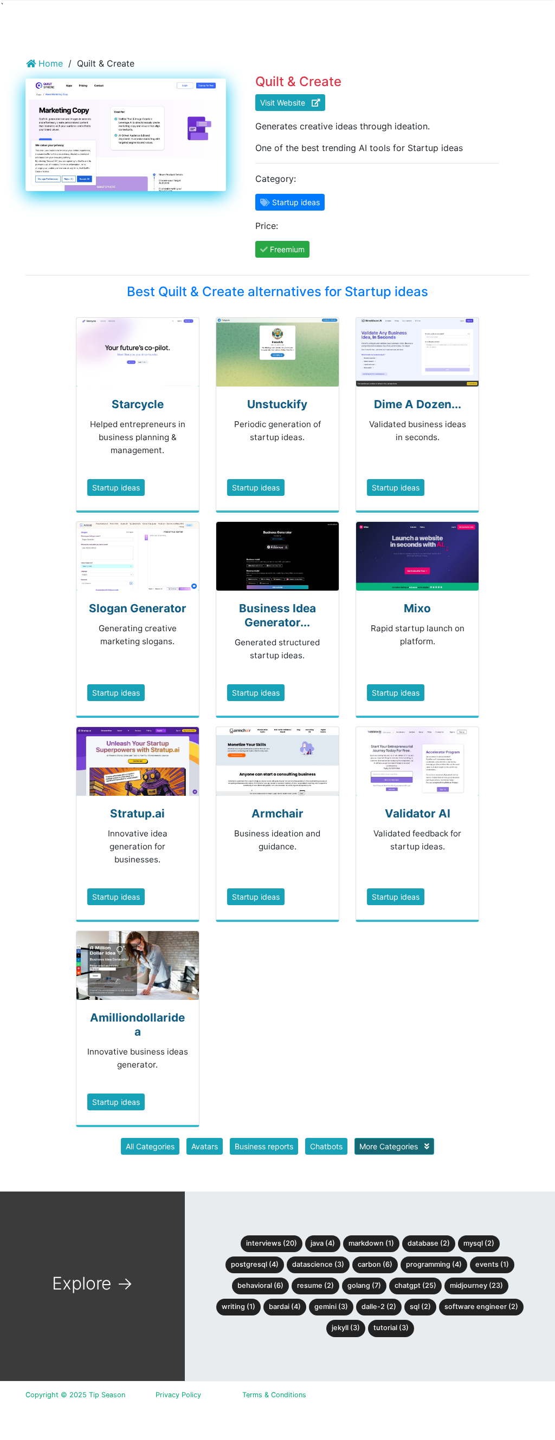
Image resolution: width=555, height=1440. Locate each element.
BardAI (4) (285, 1306)
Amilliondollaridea (137, 1024)
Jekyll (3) (346, 1328)
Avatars (204, 1146)
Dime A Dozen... (417, 404)
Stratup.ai (137, 813)
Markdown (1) (371, 1243)
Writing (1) (238, 1306)
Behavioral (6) (260, 1285)
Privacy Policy (178, 1395)
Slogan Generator (137, 608)
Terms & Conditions (274, 1395)
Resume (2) (315, 1285)
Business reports (264, 1146)
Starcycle (138, 404)
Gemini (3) (331, 1306)
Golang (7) (364, 1285)
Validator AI (417, 813)
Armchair (277, 813)
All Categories (150, 1146)
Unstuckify (277, 404)
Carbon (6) (375, 1264)
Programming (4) (434, 1264)
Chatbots (326, 1146)
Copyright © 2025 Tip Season (75, 1395)
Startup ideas (116, 487)
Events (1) (492, 1264)
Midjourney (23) (476, 1285)
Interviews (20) (271, 1243)
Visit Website (286, 102)
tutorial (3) (391, 1328)
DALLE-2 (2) (379, 1306)
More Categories (389, 1146)
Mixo (417, 608)
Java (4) (323, 1243)
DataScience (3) (318, 1264)
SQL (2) (420, 1306)
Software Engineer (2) (481, 1306)
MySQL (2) (478, 1243)
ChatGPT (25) (415, 1285)
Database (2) (429, 1243)
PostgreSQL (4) (255, 1264)
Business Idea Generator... (277, 615)
